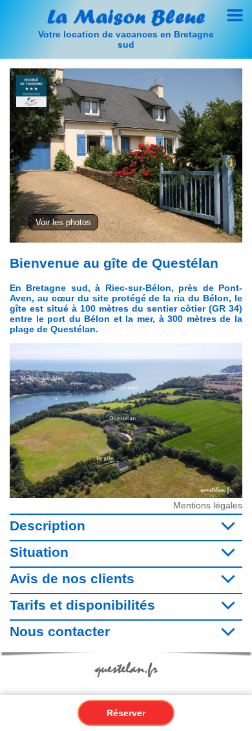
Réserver (126, 713)
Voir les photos (63, 222)
